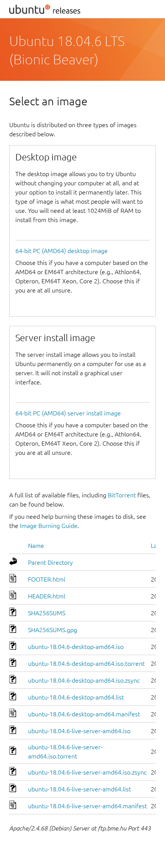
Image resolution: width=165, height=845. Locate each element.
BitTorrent (122, 495)
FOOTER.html (46, 579)
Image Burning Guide (49, 525)
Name (36, 545)
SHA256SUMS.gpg (52, 629)
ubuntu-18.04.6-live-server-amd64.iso (79, 730)
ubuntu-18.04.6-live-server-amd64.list (79, 789)
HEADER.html (46, 596)
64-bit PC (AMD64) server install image (68, 413)
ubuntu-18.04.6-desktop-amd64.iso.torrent (86, 663)
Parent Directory (50, 562)
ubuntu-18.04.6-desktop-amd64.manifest (84, 714)
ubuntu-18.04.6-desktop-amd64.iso (76, 646)
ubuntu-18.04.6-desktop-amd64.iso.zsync (84, 680)
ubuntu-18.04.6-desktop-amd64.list (76, 697)
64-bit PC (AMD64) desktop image (61, 250)
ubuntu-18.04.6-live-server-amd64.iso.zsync (87, 772)
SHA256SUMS (46, 613)
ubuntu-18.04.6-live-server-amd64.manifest (87, 806)
